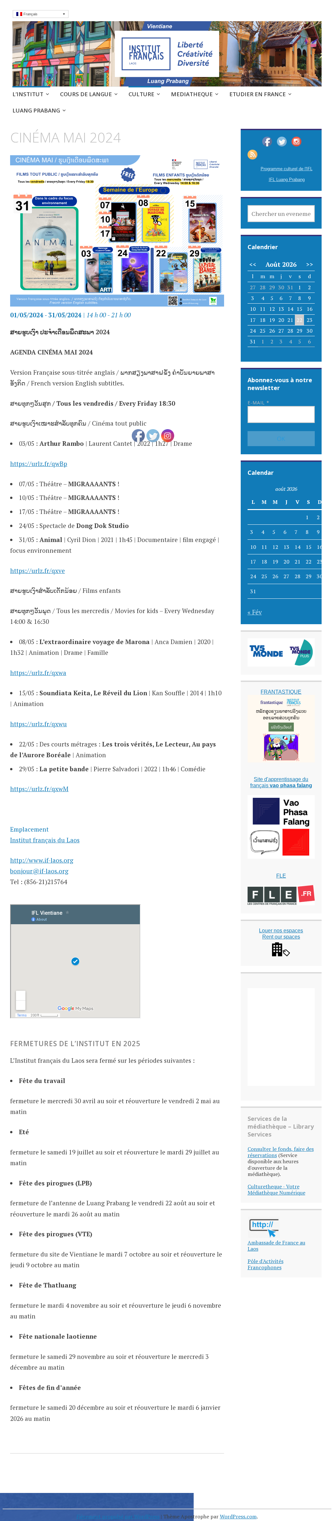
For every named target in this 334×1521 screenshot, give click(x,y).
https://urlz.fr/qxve (37, 570)
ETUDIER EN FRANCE (257, 94)
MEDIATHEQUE (192, 94)
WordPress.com (238, 1516)
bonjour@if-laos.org (39, 871)
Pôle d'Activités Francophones (265, 1264)
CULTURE (141, 94)
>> (309, 264)
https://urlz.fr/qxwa (38, 673)
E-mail (258, 402)
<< (252, 264)
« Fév (255, 612)
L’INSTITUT (27, 94)
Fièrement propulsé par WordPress (117, 1516)
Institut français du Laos (45, 840)
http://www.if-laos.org (41, 860)
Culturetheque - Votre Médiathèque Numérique (276, 1189)
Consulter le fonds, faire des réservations (281, 1152)
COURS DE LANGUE (86, 94)
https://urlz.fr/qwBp (38, 463)
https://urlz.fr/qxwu (38, 724)
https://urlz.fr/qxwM (39, 789)
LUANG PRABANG (36, 110)
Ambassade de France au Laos (276, 1245)
